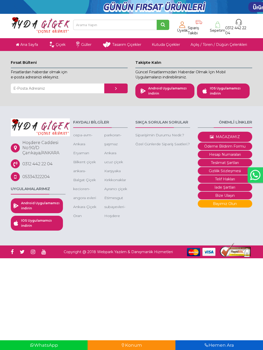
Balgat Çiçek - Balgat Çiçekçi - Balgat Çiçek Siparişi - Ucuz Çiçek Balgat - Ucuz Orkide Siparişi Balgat (84, 180)
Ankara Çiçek (84, 206)
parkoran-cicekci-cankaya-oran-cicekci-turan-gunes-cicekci (115, 135)
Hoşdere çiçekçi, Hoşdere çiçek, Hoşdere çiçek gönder (112, 216)
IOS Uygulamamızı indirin (225, 90)
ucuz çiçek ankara (113, 162)
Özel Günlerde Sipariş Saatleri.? (162, 144)
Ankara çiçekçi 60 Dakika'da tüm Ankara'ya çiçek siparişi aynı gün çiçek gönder (84, 144)
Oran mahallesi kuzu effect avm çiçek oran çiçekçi (83, 216)
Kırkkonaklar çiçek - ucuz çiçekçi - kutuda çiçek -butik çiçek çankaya (115, 180)
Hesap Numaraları (225, 154)
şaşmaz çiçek (111, 144)
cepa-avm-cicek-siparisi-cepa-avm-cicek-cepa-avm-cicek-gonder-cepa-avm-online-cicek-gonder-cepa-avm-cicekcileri (85, 135)
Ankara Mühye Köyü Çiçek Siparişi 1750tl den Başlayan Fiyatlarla (116, 153)
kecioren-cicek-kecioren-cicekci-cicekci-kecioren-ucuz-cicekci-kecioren (84, 189)
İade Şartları (224, 187)
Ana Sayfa (28, 44)
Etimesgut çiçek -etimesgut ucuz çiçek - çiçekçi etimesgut (114, 198)
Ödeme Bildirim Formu (225, 146)
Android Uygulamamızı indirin (167, 90)
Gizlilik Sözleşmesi (225, 171)
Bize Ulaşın (225, 195)
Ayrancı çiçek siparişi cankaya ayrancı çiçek (115, 189)
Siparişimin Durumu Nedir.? (159, 135)
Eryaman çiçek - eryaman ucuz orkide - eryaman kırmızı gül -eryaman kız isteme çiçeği (84, 153)
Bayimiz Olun (225, 203)
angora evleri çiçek (84, 198)
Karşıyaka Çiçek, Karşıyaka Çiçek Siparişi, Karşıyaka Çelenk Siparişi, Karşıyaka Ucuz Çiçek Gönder (114, 171)
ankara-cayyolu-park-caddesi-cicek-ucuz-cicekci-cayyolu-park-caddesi (84, 171)
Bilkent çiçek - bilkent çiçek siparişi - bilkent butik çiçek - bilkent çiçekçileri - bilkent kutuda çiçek (84, 162)
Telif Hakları (225, 179)
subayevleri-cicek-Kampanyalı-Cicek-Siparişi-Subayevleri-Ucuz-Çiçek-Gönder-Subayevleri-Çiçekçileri (115, 207)
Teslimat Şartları (225, 162)
